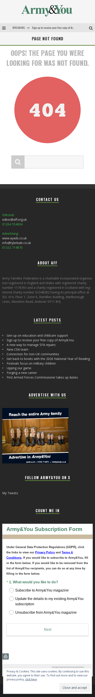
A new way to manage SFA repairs (31, 345)
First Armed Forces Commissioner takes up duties (42, 377)
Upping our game (19, 368)
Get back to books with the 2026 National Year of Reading (48, 359)
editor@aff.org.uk (14, 219)
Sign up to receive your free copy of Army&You (56, 27)
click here (31, 679)
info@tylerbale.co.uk (16, 243)
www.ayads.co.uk (14, 238)
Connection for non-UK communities (33, 354)
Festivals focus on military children (31, 363)
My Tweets (10, 493)
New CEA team (17, 349)
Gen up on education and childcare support (37, 335)
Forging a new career (22, 373)
